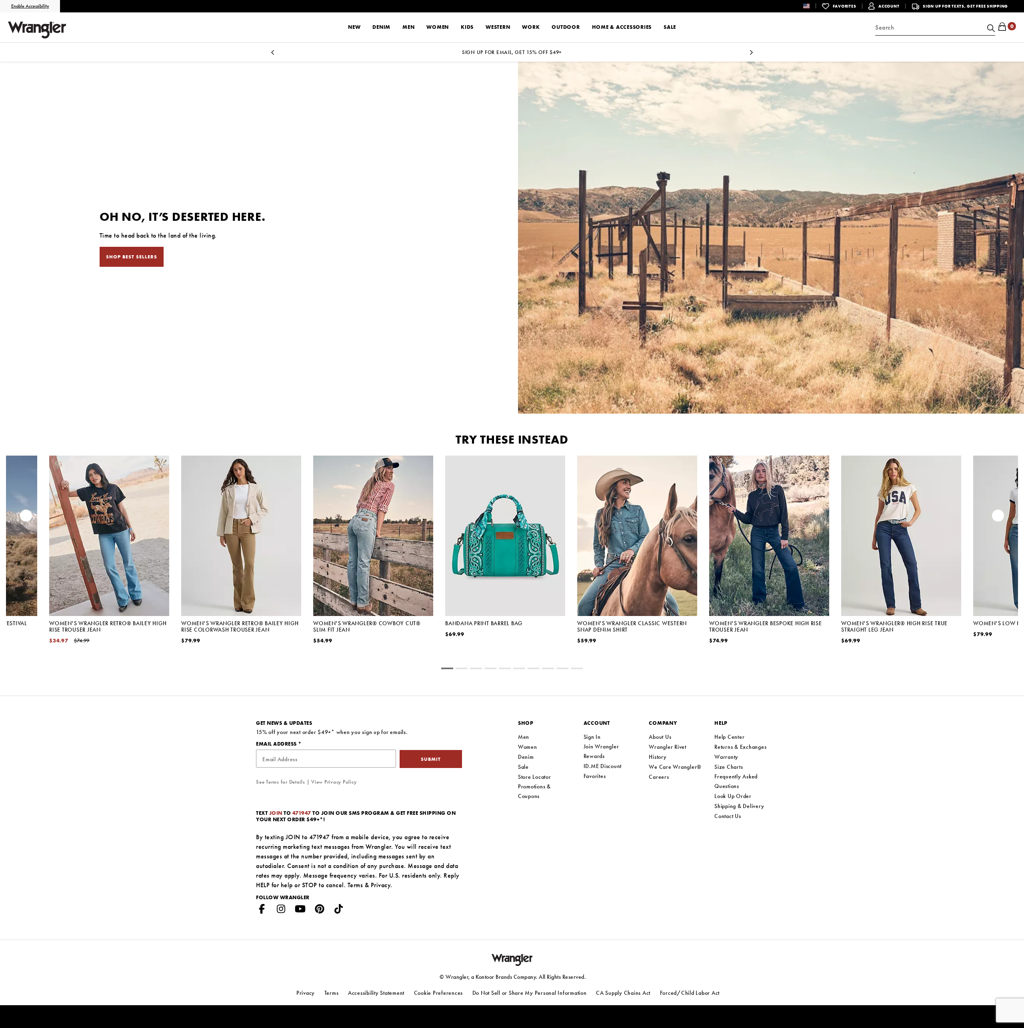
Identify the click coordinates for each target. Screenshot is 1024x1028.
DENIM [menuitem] (381, 27)
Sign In (592, 736)
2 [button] (476, 670)
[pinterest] (320, 910)
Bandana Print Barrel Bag (483, 623)
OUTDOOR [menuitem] (566, 27)
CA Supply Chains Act (623, 992)
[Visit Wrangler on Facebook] (262, 910)
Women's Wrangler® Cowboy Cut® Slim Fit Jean (367, 626)
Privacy (381, 885)
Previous (272, 54)
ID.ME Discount (603, 766)
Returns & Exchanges (740, 746)
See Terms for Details (280, 781)
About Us (660, 736)
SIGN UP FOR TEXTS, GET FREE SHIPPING (965, 6)
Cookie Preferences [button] (438, 992)
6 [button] (534, 670)
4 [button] (505, 670)
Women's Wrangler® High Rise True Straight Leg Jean (894, 626)
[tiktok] (339, 910)
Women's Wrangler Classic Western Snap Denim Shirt (632, 626)
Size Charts (728, 766)
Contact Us (727, 816)
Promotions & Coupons (534, 791)
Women (527, 746)
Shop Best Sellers (131, 257)
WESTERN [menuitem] (498, 27)
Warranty (726, 756)
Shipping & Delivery (739, 806)
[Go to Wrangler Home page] (512, 959)
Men (523, 736)
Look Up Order (733, 796)
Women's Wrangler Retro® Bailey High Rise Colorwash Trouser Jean (239, 626)
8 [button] (562, 670)
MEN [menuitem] (408, 27)
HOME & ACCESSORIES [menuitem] (622, 27)
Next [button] (998, 518)
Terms (355, 885)
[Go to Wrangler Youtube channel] (300, 910)
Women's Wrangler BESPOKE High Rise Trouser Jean (765, 626)
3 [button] (490, 670)
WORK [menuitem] (531, 27)
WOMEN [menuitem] (437, 27)
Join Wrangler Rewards (601, 751)
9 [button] (577, 670)
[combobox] (935, 28)
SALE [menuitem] (670, 27)
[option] (109, 560)
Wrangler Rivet (667, 746)
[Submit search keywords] (990, 27)
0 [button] (447, 670)
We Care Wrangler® (675, 766)
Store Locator (534, 776)
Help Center (729, 736)
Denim (526, 756)
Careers (659, 776)
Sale (523, 766)
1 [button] (462, 670)
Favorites (595, 776)
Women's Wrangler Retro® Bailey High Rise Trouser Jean (107, 626)
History (657, 756)
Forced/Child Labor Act (690, 992)
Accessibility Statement (376, 992)
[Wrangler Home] (37, 30)
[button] (812, 5)
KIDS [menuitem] (467, 27)
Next (751, 54)
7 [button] (548, 670)
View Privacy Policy (333, 781)
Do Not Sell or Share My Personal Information (529, 992)
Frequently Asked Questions (736, 781)
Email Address (277, 743)
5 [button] (519, 670)
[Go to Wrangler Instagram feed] (281, 910)
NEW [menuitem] (354, 27)
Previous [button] (26, 518)
